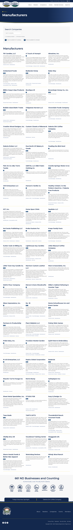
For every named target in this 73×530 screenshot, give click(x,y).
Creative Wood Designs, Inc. (14, 126)
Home (5, 11)
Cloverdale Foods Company (58, 108)
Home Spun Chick (32, 209)
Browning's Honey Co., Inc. (58, 90)
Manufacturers (12, 64)
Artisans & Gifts (6, 64)
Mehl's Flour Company (11, 285)
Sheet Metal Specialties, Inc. (13, 396)
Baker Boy (52, 71)
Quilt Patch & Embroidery (58, 341)
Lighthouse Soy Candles (35, 246)
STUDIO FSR (30, 396)
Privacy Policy (51, 521)
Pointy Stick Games (55, 323)
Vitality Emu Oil (9, 437)
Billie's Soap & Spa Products (13, 90)
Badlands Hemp (32, 71)
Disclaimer (57, 521)
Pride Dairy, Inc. (9, 341)
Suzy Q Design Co (55, 396)
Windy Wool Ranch (55, 454)
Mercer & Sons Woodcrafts (36, 285)
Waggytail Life (53, 437)
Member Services (58, 4)
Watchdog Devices (33, 454)
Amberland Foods (10, 71)
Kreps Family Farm (55, 228)
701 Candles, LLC (9, 53)
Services (33, 137)
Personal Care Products (36, 83)
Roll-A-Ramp (30, 379)
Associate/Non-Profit (7, 85)
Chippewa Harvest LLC (34, 108)
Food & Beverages (6, 83)
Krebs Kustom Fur (33, 228)
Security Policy (63, 521)
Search (67, 4)
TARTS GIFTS (31, 415)
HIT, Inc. (6, 209)
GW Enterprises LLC (10, 186)
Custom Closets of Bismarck (36, 126)
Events (50, 4)
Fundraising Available (10, 36)
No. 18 (28, 303)
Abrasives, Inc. (53, 53)
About (30, 4)
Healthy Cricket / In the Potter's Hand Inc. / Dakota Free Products (58, 188)
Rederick (51, 359)
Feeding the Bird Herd (56, 146)
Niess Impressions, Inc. (12, 303)
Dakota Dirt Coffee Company (52, 499)
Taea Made (7, 415)
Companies (43, 4)
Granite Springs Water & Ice (58, 166)
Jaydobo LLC (53, 209)
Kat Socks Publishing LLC (12, 228)
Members (68, 511)
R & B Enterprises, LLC (11, 359)
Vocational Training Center (36, 437)
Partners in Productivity (12, 323)
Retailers (36, 4)
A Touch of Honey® (33, 53)
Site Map (69, 521)
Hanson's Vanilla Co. (33, 186)
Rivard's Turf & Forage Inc (13, 379)
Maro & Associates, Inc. (57, 266)
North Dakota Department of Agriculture (62, 524)
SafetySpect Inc (54, 379)
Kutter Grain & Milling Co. (12, 246)
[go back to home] (6, 512)
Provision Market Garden (35, 341)
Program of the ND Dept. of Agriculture (57, 1)
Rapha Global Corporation (35, 359)
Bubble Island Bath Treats (13, 108)
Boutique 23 (30, 90)
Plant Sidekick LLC (33, 323)
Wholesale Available (21, 36)
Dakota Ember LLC (10, 146)
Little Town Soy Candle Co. (13, 266)
